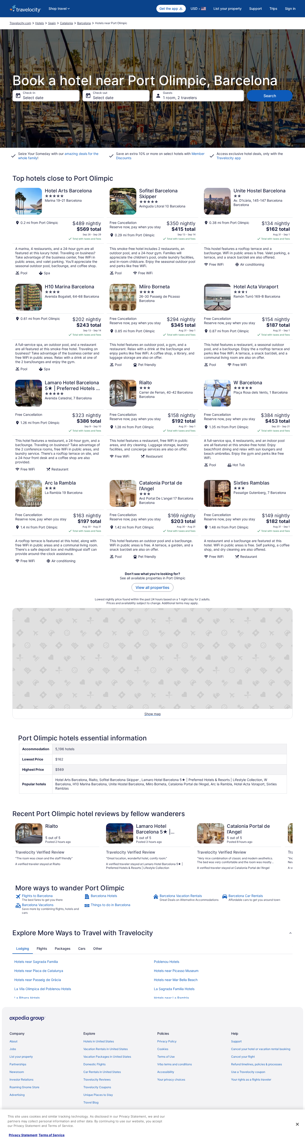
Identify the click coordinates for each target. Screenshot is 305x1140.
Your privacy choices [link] (171, 1079)
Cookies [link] (162, 1049)
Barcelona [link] (84, 23)
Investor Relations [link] (21, 1079)
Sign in (290, 8)
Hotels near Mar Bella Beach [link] (176, 980)
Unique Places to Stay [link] (98, 1095)
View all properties (152, 587)
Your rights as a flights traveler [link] (251, 1079)
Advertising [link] (17, 1095)
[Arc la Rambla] (58, 521)
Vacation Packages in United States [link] (107, 1056)
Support (255, 8)
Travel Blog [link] (90, 1102)
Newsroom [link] (17, 1072)
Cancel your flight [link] (243, 1056)
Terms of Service (52, 1135)
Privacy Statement (23, 1135)
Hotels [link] (39, 23)
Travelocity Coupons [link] (97, 1087)
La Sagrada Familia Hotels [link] (174, 989)
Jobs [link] (13, 1049)
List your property (228, 8)
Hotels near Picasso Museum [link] (176, 971)
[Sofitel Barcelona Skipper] (152, 231)
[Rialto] (152, 425)
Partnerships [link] (18, 1064)
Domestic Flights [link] (94, 1064)
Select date (33, 97)
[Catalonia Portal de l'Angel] (152, 521)
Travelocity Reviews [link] (97, 1079)
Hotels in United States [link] (98, 1041)
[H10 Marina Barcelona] (58, 327)
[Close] (297, 1124)
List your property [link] (21, 1056)
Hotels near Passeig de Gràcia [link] (37, 980)
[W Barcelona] (247, 425)
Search (270, 95)
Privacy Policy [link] (167, 1041)
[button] (152, 932)
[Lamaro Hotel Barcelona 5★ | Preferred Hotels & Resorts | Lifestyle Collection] (58, 425)
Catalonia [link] (66, 23)
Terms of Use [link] (166, 1056)
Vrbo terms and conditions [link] (174, 1064)
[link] (49, 898)
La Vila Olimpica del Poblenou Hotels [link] (42, 989)
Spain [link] (52, 23)
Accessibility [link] (165, 1072)
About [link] (13, 1041)
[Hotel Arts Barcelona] (58, 231)
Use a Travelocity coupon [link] (248, 1072)
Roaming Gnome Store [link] (24, 1087)
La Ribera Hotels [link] (27, 998)
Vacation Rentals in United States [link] (105, 1049)
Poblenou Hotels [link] (166, 962)
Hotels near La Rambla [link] (171, 998)
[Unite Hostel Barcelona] (247, 231)
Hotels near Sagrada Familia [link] (36, 962)
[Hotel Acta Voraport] (247, 327)
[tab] (22, 948)
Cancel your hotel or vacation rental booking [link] (260, 1049)
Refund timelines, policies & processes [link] (256, 1064)
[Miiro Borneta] (152, 327)
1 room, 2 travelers (180, 97)
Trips (273, 8)
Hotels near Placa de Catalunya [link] (38, 971)
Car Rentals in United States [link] (102, 1072)
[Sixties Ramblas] (247, 521)
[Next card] (287, 846)
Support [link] (236, 1041)
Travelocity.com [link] (20, 23)
